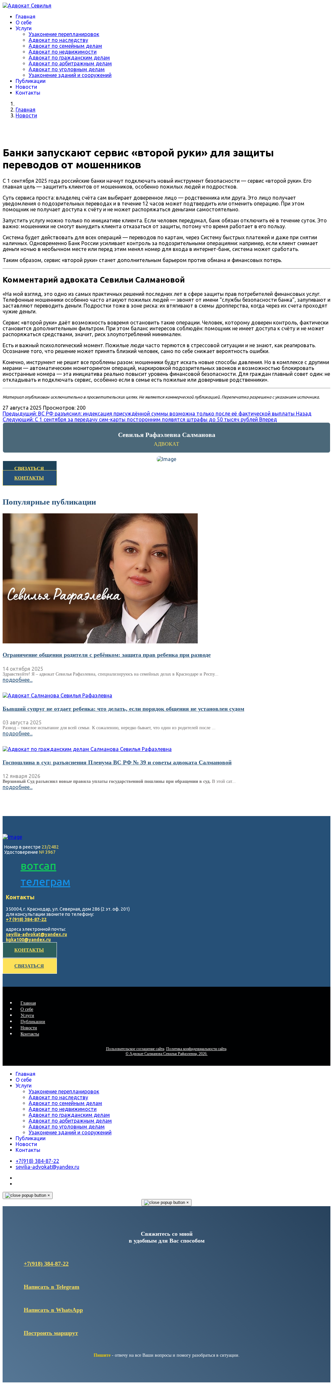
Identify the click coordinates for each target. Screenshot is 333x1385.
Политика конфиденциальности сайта (196, 1049)
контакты (29, 950)
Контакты (28, 93)
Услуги (24, 28)
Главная (25, 17)
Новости (26, 87)
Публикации (31, 81)
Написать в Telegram (51, 1287)
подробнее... (18, 680)
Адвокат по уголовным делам (67, 69)
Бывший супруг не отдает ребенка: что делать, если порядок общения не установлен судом (123, 709)
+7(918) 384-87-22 (46, 1263)
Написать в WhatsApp (53, 1310)
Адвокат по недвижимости (63, 52)
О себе (24, 22)
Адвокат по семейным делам (65, 46)
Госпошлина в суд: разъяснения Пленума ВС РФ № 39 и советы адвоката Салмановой (117, 762)
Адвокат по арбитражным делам (70, 63)
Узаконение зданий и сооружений (70, 75)
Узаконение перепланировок (64, 34)
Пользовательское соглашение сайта (135, 1049)
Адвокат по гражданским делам (69, 57)
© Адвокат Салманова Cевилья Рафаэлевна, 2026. (166, 1053)
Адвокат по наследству (58, 40)
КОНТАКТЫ (29, 478)
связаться (29, 966)
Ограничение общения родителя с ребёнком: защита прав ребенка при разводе (107, 655)
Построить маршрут (51, 1333)
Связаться (29, 468)
